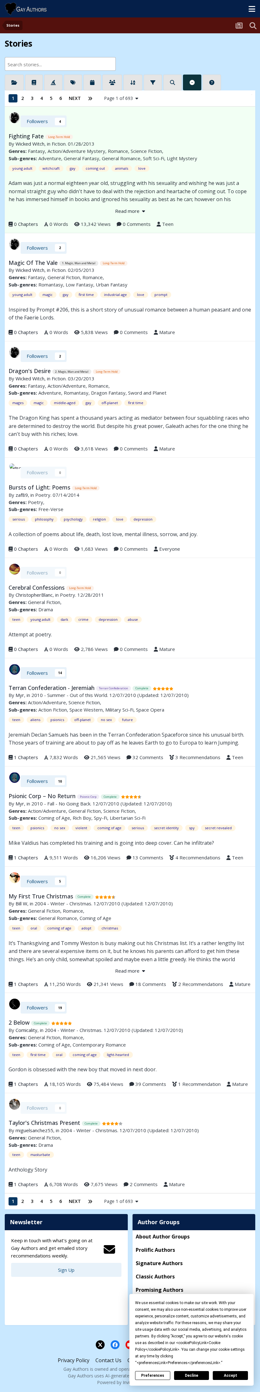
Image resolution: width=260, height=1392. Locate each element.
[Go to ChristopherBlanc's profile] (14, 569)
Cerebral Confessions (37, 587)
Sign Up (66, 1270)
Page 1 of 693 (119, 98)
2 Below (20, 1022)
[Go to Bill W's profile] (14, 877)
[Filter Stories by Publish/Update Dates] (92, 82)
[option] (55, 64)
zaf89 (22, 495)
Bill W (21, 903)
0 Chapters (26, 224)
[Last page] (90, 98)
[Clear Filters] (192, 82)
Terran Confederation (113, 688)
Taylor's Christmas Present (45, 1122)
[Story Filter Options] (153, 82)
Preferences (152, 1375)
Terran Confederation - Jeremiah (52, 688)
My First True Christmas (42, 896)
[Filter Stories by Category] (14, 82)
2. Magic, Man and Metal (71, 372)
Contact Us (108, 1360)
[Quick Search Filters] (172, 82)
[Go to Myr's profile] (14, 669)
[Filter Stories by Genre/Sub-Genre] (34, 82)
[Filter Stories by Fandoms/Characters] (53, 82)
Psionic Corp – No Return (43, 796)
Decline (191, 1375)
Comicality (26, 1030)
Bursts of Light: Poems (40, 487)
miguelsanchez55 (34, 1130)
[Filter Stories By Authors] (112, 82)
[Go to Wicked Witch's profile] (14, 117)
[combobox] (60, 64)
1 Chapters (26, 757)
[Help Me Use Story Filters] (212, 82)
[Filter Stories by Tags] (73, 82)
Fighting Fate (27, 136)
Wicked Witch (30, 144)
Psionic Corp (88, 797)
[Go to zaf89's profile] (14, 468)
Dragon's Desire (30, 371)
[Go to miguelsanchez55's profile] (14, 1104)
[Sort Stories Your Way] (132, 82)
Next (75, 98)
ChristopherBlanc (34, 595)
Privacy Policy (73, 1360)
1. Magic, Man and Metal (78, 263)
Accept (230, 1375)
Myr (20, 695)
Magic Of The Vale (34, 262)
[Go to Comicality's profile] (14, 1004)
